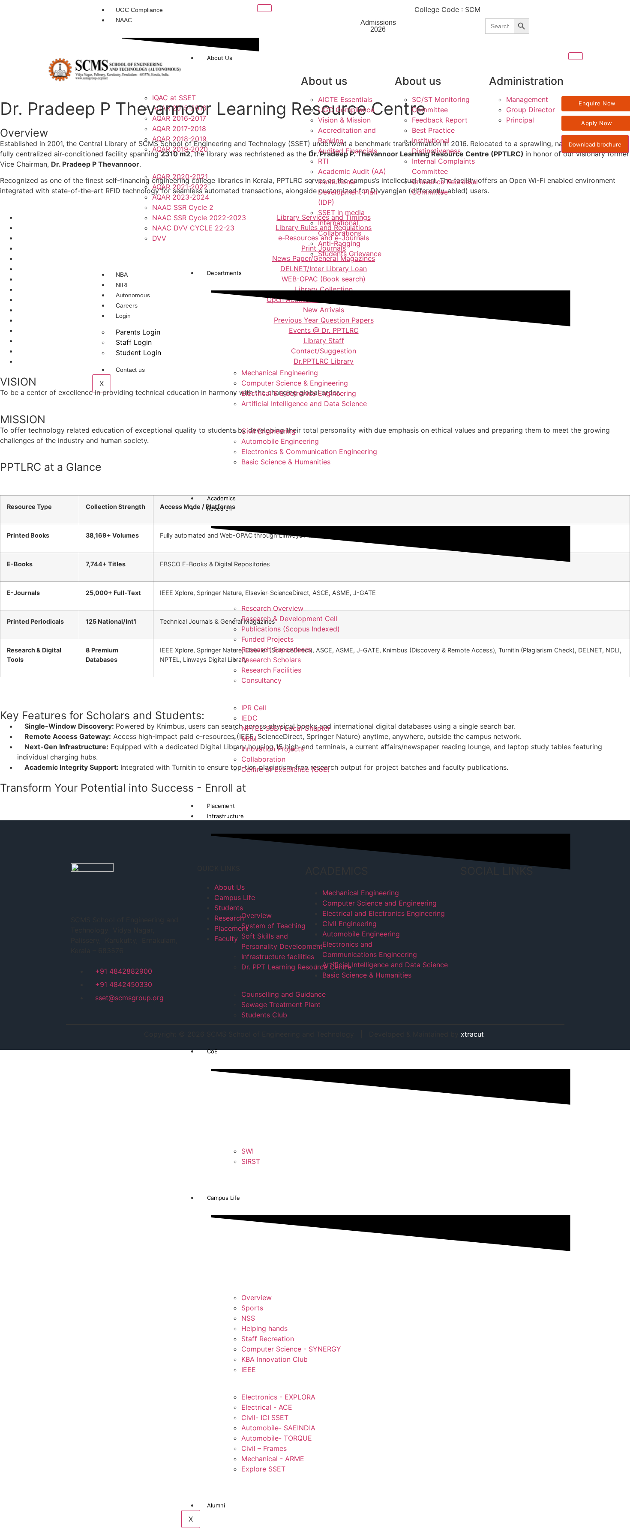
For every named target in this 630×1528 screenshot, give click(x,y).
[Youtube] (612, 13)
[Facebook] (540, 13)
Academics (221, 498)
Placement (221, 805)
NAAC (124, 20)
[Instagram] (588, 13)
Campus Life (223, 1197)
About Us (219, 57)
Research (219, 508)
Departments (224, 272)
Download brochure (595, 144)
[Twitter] (564, 13)
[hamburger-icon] (264, 8)
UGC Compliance (139, 9)
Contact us (130, 369)
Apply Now (596, 123)
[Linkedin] (540, 37)
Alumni (216, 1505)
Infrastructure (225, 816)
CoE (212, 1051)
